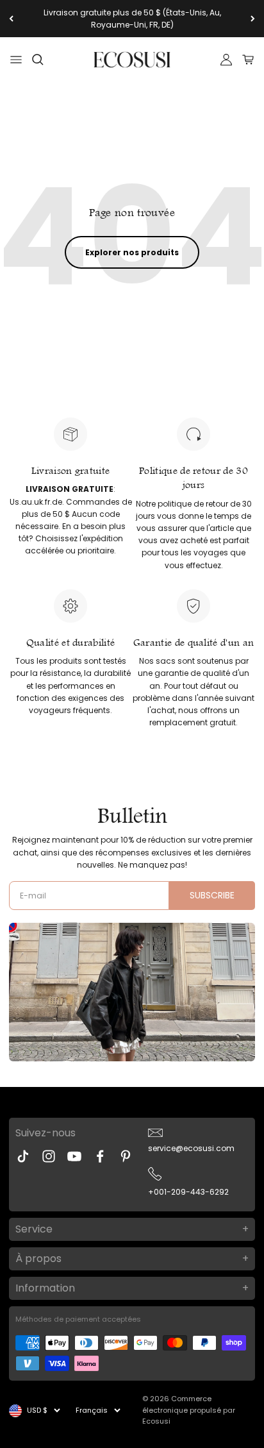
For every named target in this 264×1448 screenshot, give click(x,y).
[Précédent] (11, 18)
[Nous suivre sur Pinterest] (125, 1156)
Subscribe (212, 895)
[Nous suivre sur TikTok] (23, 1156)
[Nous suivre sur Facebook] (100, 1156)
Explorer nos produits (132, 252)
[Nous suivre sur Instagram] (48, 1156)
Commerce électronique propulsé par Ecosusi (188, 1409)
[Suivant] (253, 18)
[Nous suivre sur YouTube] (74, 1156)
